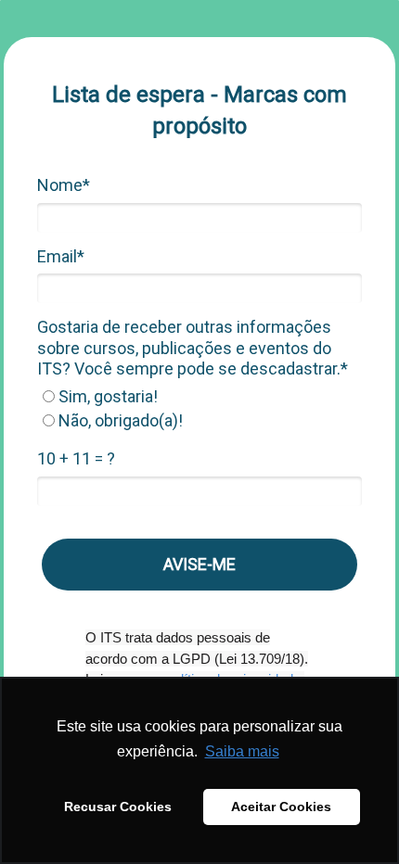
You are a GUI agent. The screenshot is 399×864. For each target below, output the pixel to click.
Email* (60, 256)
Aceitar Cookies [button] (281, 806)
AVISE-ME (199, 564)
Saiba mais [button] (242, 751)
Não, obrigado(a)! (119, 420)
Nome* (63, 185)
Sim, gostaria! (106, 396)
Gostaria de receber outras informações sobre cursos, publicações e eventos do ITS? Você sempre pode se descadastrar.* (192, 347)
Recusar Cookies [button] (118, 806)
